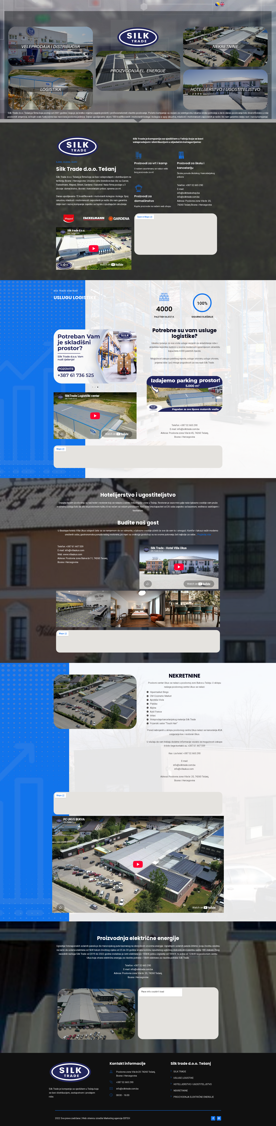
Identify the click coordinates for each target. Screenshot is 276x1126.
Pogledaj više (204, 534)
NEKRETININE (181, 1090)
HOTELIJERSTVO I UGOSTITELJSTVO (193, 1084)
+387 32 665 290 (124, 1082)
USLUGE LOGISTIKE (183, 1078)
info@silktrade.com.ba (127, 1088)
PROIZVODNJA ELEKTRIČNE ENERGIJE (194, 1097)
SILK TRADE (180, 1071)
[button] (92, 387)
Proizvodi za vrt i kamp (150, 163)
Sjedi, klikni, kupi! (66, 162)
